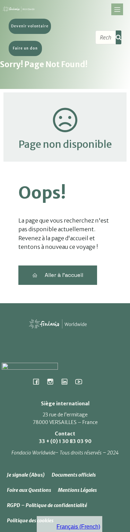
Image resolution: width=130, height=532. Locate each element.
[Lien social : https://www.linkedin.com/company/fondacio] (67, 381)
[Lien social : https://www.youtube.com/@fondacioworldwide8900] (81, 381)
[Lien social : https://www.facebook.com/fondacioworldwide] (39, 381)
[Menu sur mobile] (117, 9)
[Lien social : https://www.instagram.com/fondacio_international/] (53, 381)
